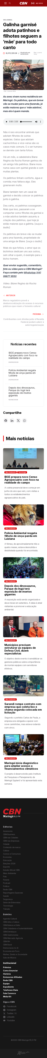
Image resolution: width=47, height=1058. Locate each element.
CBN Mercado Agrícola (13, 938)
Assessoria (7, 831)
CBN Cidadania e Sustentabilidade (18, 928)
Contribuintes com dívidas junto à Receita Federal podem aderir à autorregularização (23, 322)
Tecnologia (22, 472)
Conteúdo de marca (11, 847)
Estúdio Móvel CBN (11, 870)
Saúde (6, 896)
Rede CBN (7, 889)
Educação (7, 860)
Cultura (6, 850)
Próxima (37, 314)
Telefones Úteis (10, 990)
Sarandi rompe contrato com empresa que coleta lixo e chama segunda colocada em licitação (23, 708)
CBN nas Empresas (11, 841)
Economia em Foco (11, 951)
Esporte (6, 867)
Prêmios (7, 967)
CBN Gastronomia (10, 935)
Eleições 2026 (9, 863)
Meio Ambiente (10, 472)
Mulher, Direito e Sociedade (15, 954)
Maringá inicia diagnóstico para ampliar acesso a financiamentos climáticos (21, 765)
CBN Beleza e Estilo (11, 925)
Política (6, 886)
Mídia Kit (7, 996)
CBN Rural (7, 945)
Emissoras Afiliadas (12, 977)
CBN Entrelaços (9, 932)
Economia (7, 857)
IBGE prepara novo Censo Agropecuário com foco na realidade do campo (22, 355)
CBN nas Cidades (10, 837)
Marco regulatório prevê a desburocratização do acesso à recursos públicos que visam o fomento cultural (23, 303)
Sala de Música (9, 958)
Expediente (8, 987)
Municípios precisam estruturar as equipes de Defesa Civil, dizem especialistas (20, 649)
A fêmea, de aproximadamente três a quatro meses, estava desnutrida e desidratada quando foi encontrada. (21, 547)
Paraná (6, 880)
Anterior (10, 295)
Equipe (6, 983)
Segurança (8, 899)
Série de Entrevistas (11, 902)
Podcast (6, 883)
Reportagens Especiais (13, 893)
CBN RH (6, 941)
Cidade (6, 844)
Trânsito (6, 909)
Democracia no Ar (11, 948)
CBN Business (9, 834)
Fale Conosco (9, 993)
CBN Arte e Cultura (11, 922)
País (5, 876)
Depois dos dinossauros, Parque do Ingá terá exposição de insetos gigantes (21, 391)
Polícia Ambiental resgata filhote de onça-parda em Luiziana (22, 373)
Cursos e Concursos (12, 854)
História (7, 974)
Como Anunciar (10, 970)
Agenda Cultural (10, 919)
